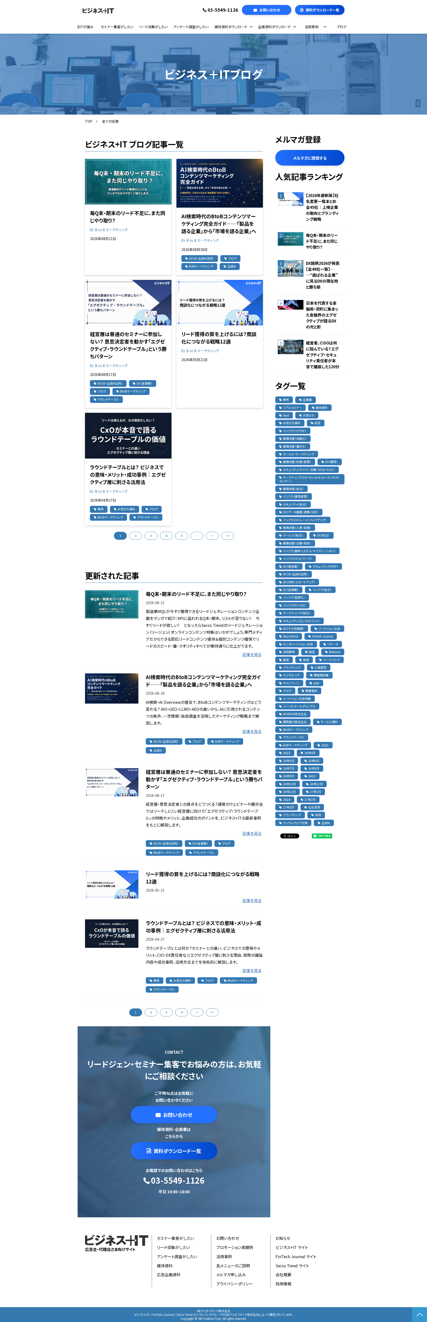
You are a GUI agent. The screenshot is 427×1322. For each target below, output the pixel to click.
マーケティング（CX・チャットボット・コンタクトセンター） (309, 479)
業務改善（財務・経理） (297, 462)
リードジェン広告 (329, 628)
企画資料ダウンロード (274, 26)
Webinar (334, 652)
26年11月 (316, 784)
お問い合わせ (269, 9)
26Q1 (325, 745)
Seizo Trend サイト (292, 1266)
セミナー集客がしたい (117, 26)
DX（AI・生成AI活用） (201, 258)
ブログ (341, 26)
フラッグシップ (291, 667)
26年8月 (313, 768)
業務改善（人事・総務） (297, 527)
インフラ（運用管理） (295, 496)
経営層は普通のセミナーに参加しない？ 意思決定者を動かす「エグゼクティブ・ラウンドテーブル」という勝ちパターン (128, 345)
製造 (312, 652)
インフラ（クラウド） (294, 431)
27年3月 (288, 807)
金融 (306, 660)
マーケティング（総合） (296, 613)
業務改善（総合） (293, 489)
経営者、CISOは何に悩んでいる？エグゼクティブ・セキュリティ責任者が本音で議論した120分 (322, 354)
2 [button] (135, 536)
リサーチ (332, 644)
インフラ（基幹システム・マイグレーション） (309, 551)
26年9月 (288, 776)
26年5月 (288, 761)
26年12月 (289, 791)
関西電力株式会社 (295, 722)
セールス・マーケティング (298, 454)
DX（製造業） (291, 566)
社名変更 (314, 807)
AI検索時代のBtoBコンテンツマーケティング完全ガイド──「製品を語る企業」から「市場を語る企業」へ (218, 224)
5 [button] (181, 536)
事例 (101, 509)
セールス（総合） (293, 535)
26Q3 (312, 776)
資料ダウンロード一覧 (322, 9)
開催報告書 (321, 675)
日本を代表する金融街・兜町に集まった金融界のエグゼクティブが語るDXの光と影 (322, 315)
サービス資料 (329, 722)
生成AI (231, 266)
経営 (317, 423)
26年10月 (289, 784)
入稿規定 (320, 667)
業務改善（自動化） (295, 438)
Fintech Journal (322, 636)
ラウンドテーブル (108, 399)
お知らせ (308, 415)
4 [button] (166, 536)
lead (286, 415)
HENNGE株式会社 (294, 714)
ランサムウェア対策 (295, 823)
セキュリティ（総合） (295, 504)
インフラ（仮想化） (294, 597)
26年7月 (288, 768)
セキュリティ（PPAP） (325, 566)
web (316, 683)
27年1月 (315, 791)
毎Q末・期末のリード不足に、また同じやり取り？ (127, 216)
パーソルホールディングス (299, 706)
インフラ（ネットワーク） (297, 558)
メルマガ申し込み (231, 1274)
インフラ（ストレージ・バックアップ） (304, 520)
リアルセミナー (292, 407)
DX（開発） (331, 462)
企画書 (307, 399)
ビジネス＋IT (291, 675)
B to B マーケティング (111, 229)
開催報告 (311, 690)
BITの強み (85, 26)
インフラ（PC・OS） (294, 605)
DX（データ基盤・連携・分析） (301, 512)
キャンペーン (291, 683)
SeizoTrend (290, 636)
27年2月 (310, 799)
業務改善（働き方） (294, 446)
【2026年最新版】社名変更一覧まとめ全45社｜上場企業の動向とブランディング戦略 (322, 207)
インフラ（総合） (322, 590)
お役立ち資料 (126, 509)
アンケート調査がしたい (191, 26)
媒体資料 (322, 407)
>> (212, 1012)
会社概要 (283, 1274)
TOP (88, 121)
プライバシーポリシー (234, 1284)
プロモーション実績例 (234, 1247)
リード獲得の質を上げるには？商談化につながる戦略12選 (218, 337)
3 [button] (151, 536)
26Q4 (286, 799)
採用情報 (283, 1284)
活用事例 (312, 26)
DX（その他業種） (293, 628)
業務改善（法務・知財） (297, 543)
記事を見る (251, 654)
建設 (286, 660)
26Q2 (286, 753)
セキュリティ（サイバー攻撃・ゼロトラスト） (309, 469)
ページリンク (331, 660)
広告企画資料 (169, 1274)
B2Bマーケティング (201, 266)
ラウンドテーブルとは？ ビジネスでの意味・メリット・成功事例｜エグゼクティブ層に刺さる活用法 (128, 475)
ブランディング (292, 815)
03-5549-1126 (223, 9)
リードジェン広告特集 (297, 698)
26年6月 (313, 761)
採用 (318, 815)
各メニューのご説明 (233, 1266)
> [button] (212, 536)
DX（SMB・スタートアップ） (299, 582)
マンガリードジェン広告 (298, 644)
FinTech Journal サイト (296, 1256)
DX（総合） (323, 535)
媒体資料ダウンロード (230, 26)
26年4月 (310, 753)
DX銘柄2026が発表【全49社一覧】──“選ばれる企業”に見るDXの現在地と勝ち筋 (323, 275)
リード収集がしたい (153, 26)
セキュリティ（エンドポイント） (301, 621)
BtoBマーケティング (133, 391)
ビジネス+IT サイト (292, 1247)
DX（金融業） (144, 383)
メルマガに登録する (310, 158)
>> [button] (227, 536)
